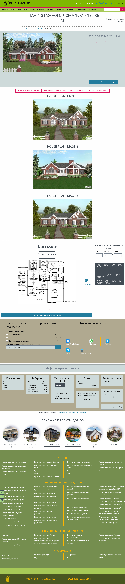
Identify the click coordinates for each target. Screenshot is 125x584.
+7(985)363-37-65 (86, 353)
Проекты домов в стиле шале (110, 471)
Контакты (5, 555)
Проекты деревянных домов (77, 510)
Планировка (94, 82)
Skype (68, 353)
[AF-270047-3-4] (114, 434)
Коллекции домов (37, 9)
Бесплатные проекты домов (77, 504)
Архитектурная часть (16, 334)
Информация (105, 82)
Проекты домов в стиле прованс (79, 462)
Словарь (92, 9)
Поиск (122, 9)
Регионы (50, 9)
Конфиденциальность (10, 559)
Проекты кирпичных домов (77, 514)
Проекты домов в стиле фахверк (46, 462)
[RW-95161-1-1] (73, 434)
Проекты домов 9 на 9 (10, 522)
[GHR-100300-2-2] (31, 434)
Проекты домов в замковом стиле (47, 477)
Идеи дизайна (81, 9)
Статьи (70, 9)
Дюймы (106, 252)
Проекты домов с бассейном (45, 502)
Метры (116, 252)
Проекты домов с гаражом (12, 509)
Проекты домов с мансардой (13, 496)
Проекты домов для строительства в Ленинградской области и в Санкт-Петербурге (46, 540)
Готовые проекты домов (108, 523)
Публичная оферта (73, 558)
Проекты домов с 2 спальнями (110, 505)
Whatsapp (92, 344)
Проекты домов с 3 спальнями (45, 487)
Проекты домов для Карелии (13, 545)
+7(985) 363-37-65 (105, 3)
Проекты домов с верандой (12, 506)
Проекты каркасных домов (77, 507)
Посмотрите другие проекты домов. (72, 412)
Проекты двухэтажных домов (13, 500)
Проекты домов (8, 9)
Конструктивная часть (16, 338)
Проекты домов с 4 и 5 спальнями (47, 490)
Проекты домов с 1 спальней (110, 508)
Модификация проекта (42, 558)
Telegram (108, 344)
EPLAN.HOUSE (19, 3)
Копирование (71, 555)
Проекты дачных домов (11, 519)
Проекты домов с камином (44, 493)
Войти (120, 4)
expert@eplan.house (73, 344)
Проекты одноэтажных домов (13, 487)
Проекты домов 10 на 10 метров (14, 525)
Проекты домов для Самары (109, 535)
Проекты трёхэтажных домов (13, 503)
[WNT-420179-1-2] (10, 434)
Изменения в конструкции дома (19, 341)
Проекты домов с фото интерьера (112, 501)
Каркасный (59, 385)
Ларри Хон (60, 9)
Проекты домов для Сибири (44, 535)
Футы (97, 252)
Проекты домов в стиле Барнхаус (111, 468)
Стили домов (22, 9)
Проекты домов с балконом (109, 498)
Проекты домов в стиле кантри (14, 463)
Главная (27, 28)
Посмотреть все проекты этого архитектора (47, 315)
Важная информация (41, 555)
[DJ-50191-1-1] (52, 434)
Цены (114, 82)
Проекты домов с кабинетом (45, 517)
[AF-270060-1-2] (94, 434)
